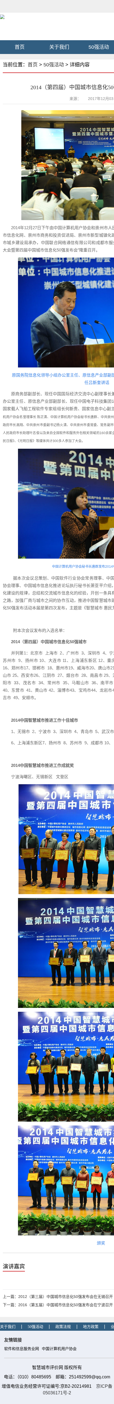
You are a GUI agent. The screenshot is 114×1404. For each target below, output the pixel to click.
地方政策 (91, 1327)
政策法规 (63, 1327)
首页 (20, 47)
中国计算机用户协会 (59, 1349)
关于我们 (59, 47)
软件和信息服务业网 (21, 1349)
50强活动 (53, 64)
